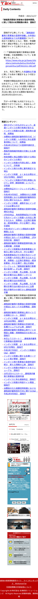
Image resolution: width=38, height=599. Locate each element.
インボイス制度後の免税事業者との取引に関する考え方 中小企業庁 (20, 250)
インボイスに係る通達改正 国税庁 (20, 379)
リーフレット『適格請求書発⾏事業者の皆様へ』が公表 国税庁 (20, 267)
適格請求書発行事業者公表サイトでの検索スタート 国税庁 (20, 313)
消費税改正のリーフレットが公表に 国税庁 (21, 190)
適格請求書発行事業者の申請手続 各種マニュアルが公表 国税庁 (20, 325)
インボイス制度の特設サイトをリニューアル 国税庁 (20, 369)
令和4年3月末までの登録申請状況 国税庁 (20, 146)
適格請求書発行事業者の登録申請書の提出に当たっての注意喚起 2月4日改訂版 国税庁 (20, 237)
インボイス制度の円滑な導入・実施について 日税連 (20, 164)
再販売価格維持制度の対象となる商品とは (20, 152)
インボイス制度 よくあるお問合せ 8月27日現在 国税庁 (21, 345)
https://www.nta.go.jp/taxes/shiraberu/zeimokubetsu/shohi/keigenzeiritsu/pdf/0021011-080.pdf (21, 63)
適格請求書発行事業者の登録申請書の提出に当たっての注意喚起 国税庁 (20, 306)
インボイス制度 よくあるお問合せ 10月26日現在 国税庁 (21, 319)
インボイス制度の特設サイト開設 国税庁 (20, 383)
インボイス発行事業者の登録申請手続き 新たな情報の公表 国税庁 (20, 363)
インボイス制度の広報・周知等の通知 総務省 (20, 132)
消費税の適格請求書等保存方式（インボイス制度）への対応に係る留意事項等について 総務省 (20, 139)
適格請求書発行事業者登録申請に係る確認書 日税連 (20, 244)
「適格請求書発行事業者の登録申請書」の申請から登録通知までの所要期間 (19, 35)
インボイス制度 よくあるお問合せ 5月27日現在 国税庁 (21, 175)
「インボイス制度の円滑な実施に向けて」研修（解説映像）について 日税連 (20, 183)
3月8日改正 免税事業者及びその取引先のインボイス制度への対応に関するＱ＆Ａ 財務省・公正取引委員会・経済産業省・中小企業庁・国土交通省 (20, 220)
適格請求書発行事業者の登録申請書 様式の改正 (21, 210)
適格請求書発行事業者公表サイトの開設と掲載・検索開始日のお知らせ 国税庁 (21, 332)
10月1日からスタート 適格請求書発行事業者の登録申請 (19, 375)
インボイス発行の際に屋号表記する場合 (20, 169)
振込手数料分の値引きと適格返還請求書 (20, 291)
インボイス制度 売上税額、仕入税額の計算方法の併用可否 (20, 279)
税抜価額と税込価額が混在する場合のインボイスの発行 (20, 158)
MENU (35, 3)
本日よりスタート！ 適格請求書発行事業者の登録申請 (20, 340)
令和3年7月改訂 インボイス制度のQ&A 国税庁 (20, 351)
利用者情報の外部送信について (19, 587)
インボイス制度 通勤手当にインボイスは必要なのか (20, 204)
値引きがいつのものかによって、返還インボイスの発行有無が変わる (20, 126)
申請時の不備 (30, 71)
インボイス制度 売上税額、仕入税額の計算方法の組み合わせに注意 (20, 285)
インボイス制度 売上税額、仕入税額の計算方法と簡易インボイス (20, 273)
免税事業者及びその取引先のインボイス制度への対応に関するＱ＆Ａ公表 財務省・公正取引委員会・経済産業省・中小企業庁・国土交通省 (20, 258)
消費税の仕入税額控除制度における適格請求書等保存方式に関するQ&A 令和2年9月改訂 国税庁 (21, 391)
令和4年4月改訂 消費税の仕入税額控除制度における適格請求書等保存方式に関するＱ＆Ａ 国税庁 (20, 197)
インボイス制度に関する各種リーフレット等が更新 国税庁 (20, 357)
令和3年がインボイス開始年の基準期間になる (19, 230)
